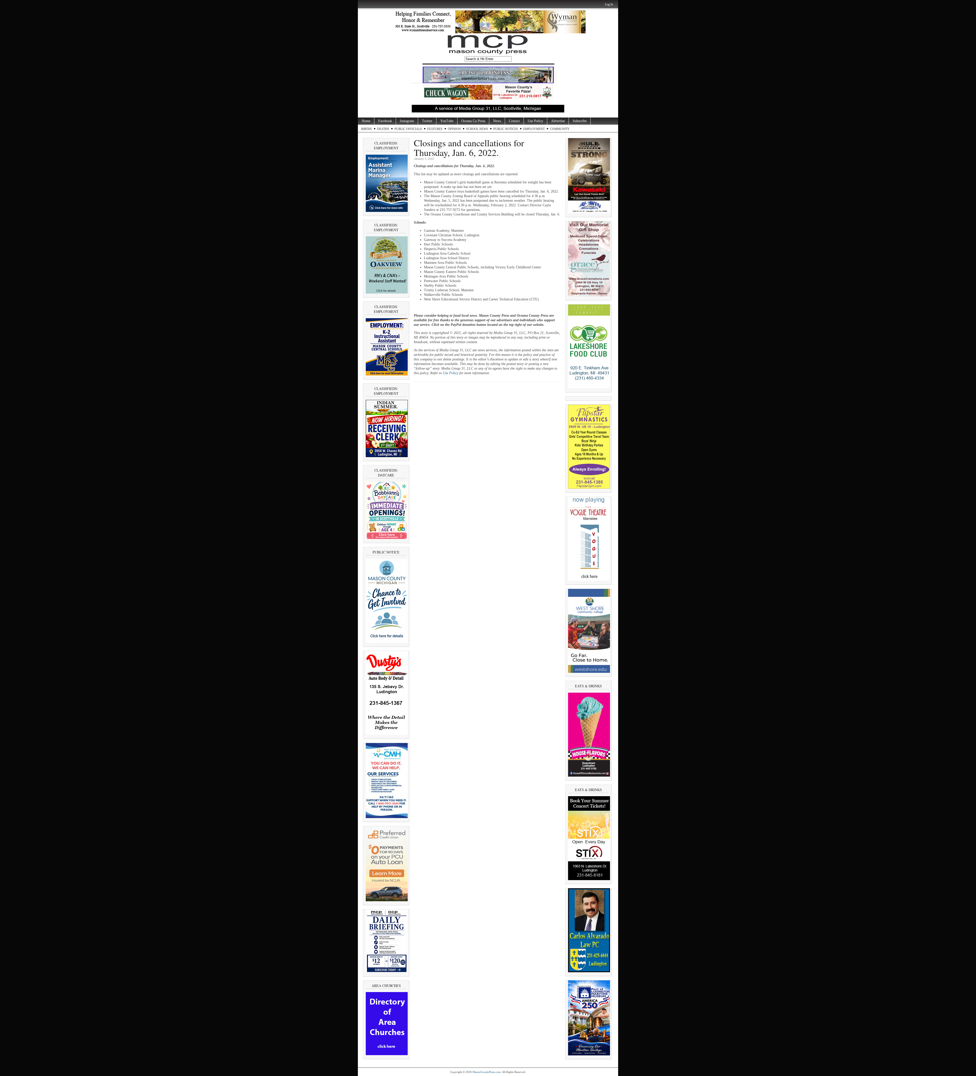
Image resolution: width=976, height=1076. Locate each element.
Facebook (385, 121)
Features (435, 129)
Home (366, 121)
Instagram (407, 121)
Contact (514, 121)
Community (560, 129)
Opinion (454, 129)
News (497, 121)
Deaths (383, 129)
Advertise (558, 121)
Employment (534, 129)
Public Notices (505, 129)
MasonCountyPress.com (486, 1071)
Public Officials (408, 129)
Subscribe (580, 121)
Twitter (427, 121)
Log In (609, 4)
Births (366, 129)
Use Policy (535, 121)
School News (477, 129)
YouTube (446, 121)
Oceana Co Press (473, 121)
